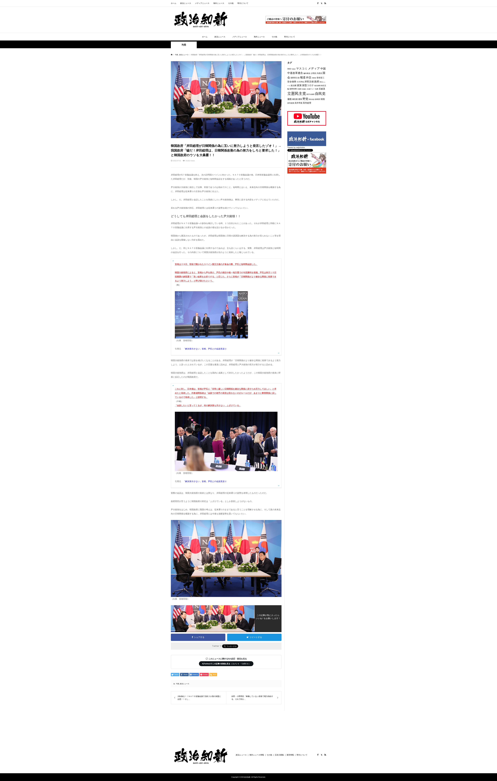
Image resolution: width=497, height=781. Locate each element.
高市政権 (290, 103)
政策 (299, 85)
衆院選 (295, 99)
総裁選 (312, 94)
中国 (323, 68)
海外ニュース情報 (256, 755)
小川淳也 (300, 82)
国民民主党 (295, 78)
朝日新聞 (317, 85)
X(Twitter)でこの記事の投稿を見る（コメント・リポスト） (226, 664)
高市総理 (307, 103)
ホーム (173, 3)
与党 (183, 44)
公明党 (313, 73)
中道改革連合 (295, 73)
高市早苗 (298, 103)
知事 (316, 89)
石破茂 (322, 89)
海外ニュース (218, 3)
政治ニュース (185, 3)
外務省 (314, 78)
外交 (308, 77)
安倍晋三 (320, 78)
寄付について (242, 3)
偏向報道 (306, 73)
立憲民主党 (296, 93)
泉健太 (304, 89)
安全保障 (291, 81)
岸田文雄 (309, 81)
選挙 (300, 99)
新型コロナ (308, 85)
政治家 (294, 85)
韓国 (323, 99)
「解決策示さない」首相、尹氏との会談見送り (205, 349)
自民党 (320, 94)
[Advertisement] (306, 195)
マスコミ (302, 68)
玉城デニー (311, 89)
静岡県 (317, 99)
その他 (230, 3)
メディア (314, 68)
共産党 (319, 73)
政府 (316, 81)
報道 (303, 77)
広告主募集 (279, 755)
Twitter (293, 69)
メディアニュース (202, 3)
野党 (305, 99)
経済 (308, 94)
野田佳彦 (312, 99)
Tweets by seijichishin (296, 147)
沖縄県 (299, 89)
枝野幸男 (293, 89)
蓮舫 (289, 99)
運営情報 (290, 755)
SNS (289, 69)
